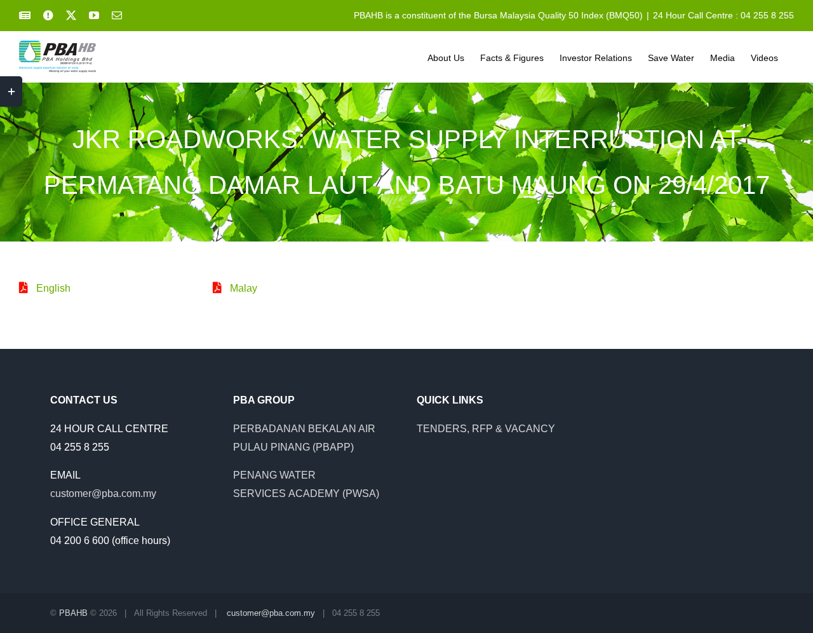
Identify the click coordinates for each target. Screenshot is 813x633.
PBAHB (73, 613)
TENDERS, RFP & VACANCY (486, 428)
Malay (243, 288)
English (53, 288)
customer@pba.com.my (103, 493)
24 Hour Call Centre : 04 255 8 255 (723, 15)
